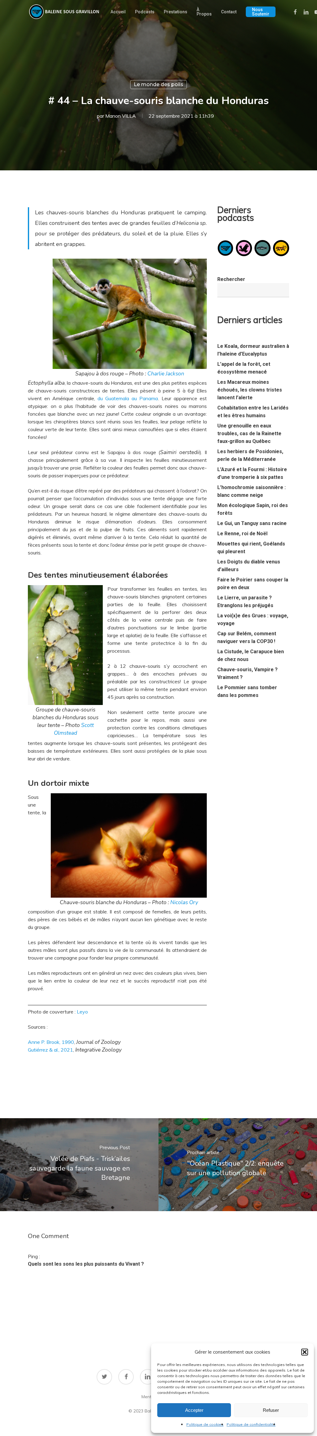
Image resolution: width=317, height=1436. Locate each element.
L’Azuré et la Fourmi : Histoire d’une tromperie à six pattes (252, 473)
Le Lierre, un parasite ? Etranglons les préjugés (245, 601)
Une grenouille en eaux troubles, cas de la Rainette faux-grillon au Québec (249, 433)
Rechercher (231, 279)
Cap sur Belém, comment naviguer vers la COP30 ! (246, 637)
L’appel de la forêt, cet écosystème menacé (243, 368)
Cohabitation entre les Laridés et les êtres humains (253, 411)
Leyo (82, 1012)
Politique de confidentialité (251, 1424)
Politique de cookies (205, 1424)
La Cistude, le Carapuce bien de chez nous (250, 655)
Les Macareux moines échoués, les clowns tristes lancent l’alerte (249, 390)
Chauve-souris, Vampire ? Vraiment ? (247, 673)
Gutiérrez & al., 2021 (50, 1050)
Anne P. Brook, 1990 (51, 1042)
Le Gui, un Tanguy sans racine (252, 523)
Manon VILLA (120, 116)
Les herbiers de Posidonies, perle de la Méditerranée (250, 455)
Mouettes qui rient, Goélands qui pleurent (251, 547)
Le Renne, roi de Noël (242, 533)
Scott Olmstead (74, 729)
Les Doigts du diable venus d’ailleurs (248, 565)
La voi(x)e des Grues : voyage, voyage (252, 619)
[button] (305, 1352)
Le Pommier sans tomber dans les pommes (247, 691)
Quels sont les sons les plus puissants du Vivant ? (86, 1264)
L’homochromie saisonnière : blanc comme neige (251, 491)
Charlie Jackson (165, 373)
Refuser (271, 1410)
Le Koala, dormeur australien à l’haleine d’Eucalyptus (253, 350)
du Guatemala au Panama (128, 398)
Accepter (194, 1410)
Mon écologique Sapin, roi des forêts (252, 509)
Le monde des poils (158, 84)
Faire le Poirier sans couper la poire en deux (252, 583)
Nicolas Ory (184, 902)
